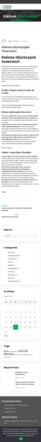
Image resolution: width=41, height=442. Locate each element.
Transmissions (7, 357)
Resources (11, 275)
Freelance (11, 259)
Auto (6, 351)
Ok (21, 439)
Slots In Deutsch (7, 148)
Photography (12, 268)
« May (6, 336)
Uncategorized (13, 281)
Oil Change (22, 354)
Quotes (10, 271)
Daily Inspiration (13, 256)
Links (9, 262)
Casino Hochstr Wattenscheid (11, 107)
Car (20, 351)
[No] (38, 434)
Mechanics (16, 354)
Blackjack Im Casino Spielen (11, 85)
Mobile (10, 265)
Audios (10, 252)
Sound (30, 354)
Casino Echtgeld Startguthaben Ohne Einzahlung (18, 105)
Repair (27, 354)
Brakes (16, 351)
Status (10, 278)
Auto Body (11, 351)
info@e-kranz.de (10, 412)
